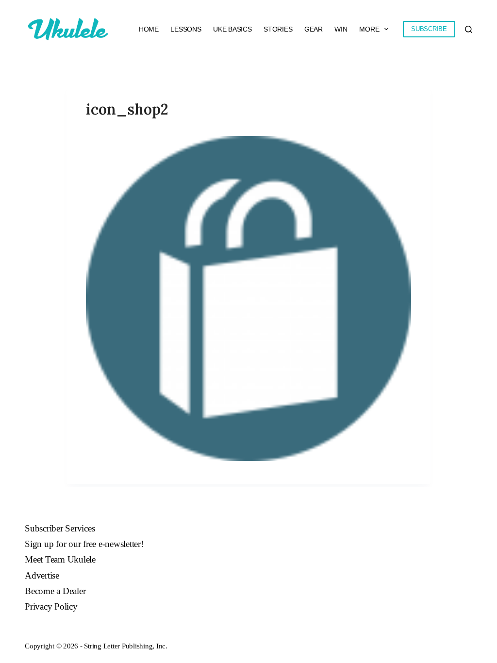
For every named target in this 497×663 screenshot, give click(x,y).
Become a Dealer (55, 591)
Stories (278, 29)
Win (340, 29)
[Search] (468, 29)
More (369, 29)
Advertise (42, 575)
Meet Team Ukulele (60, 559)
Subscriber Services (60, 528)
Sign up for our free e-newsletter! (84, 544)
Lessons (185, 29)
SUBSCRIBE (429, 29)
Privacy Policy (51, 606)
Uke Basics (232, 29)
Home (149, 29)
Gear (313, 29)
